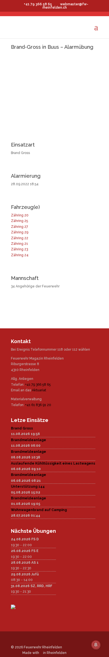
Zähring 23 (19, 249)
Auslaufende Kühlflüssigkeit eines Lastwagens (53, 463)
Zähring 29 (19, 232)
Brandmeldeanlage (28, 440)
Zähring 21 (19, 244)
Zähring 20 (20, 215)
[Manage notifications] (95, 644)
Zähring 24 (20, 255)
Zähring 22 (19, 238)
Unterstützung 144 (28, 487)
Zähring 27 (19, 227)
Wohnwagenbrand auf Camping (39, 510)
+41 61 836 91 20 (38, 405)
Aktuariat (39, 390)
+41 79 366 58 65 (38, 385)
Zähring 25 (19, 221)
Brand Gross (22, 428)
